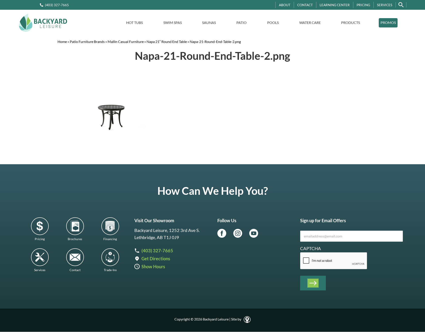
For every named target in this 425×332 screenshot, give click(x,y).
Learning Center (335, 5)
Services (384, 5)
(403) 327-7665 (57, 5)
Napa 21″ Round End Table (167, 41)
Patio (241, 22)
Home (62, 41)
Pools (273, 22)
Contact (305, 5)
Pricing (363, 5)
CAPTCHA (310, 248)
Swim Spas (172, 22)
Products (350, 22)
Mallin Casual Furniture (126, 41)
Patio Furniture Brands (87, 41)
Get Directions (155, 258)
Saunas (209, 22)
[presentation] (333, 261)
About (284, 5)
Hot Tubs (134, 22)
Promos (388, 22)
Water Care (310, 22)
